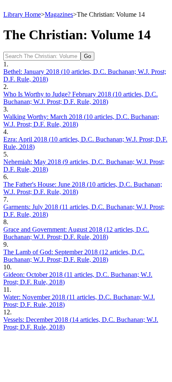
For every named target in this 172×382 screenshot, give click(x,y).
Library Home (22, 14)
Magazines (59, 14)
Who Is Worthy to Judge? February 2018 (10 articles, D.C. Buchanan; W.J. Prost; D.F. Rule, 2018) (80, 98)
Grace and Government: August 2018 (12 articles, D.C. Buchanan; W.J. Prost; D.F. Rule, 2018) (76, 233)
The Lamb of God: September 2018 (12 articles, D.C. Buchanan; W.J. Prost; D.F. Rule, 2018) (73, 255)
